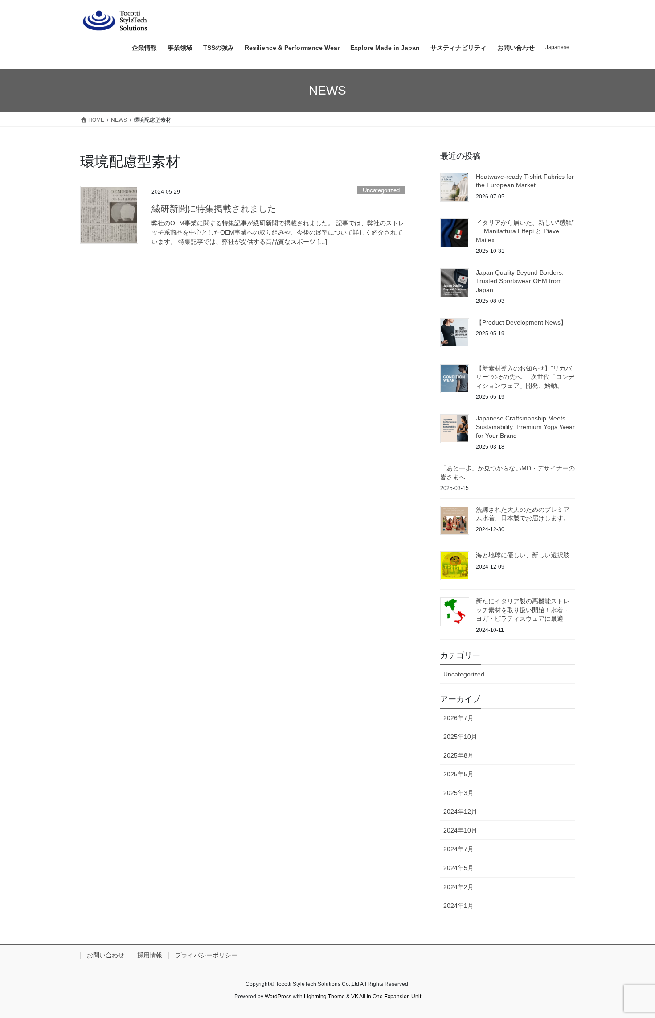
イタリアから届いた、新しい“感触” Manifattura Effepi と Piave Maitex (525, 231)
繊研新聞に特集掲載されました (213, 209)
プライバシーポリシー (206, 955)
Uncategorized (381, 190)
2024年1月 (458, 905)
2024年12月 (460, 811)
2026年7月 (458, 717)
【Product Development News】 (521, 322)
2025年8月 (458, 755)
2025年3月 (458, 792)
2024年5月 (458, 867)
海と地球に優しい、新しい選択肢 (522, 555)
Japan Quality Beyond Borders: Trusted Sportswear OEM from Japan (520, 281)
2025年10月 (460, 736)
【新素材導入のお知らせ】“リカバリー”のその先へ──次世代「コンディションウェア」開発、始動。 (525, 377)
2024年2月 (458, 886)
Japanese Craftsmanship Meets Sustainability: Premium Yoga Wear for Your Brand (525, 427)
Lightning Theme (324, 996)
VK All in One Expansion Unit (386, 996)
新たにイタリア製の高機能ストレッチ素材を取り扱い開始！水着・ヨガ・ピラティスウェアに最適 (522, 610)
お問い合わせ (105, 955)
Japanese (557, 47)
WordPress (278, 996)
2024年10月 (460, 830)
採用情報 (149, 955)
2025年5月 (458, 774)
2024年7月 (458, 849)
